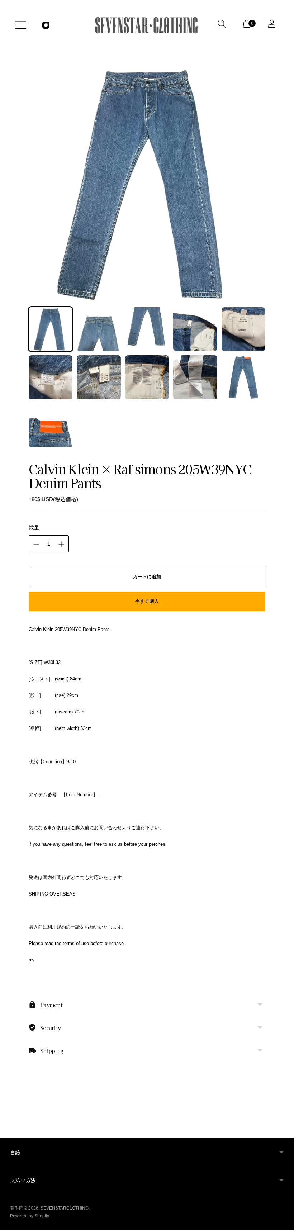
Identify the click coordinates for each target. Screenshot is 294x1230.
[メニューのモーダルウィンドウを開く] (21, 25)
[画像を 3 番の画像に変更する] (147, 329)
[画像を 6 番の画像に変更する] (50, 377)
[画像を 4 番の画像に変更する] (195, 329)
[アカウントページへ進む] (273, 25)
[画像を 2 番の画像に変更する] (98, 329)
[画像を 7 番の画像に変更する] (98, 377)
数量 (34, 527)
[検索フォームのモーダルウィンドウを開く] (223, 25)
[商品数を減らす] (36, 544)
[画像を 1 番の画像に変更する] (50, 329)
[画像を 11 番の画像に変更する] (50, 425)
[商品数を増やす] (61, 544)
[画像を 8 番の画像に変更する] (147, 377)
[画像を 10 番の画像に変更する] (243, 377)
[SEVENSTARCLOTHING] (147, 25)
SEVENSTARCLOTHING (65, 1208)
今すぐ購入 (147, 601)
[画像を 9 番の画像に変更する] (195, 377)
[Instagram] (46, 25)
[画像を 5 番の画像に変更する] (243, 329)
